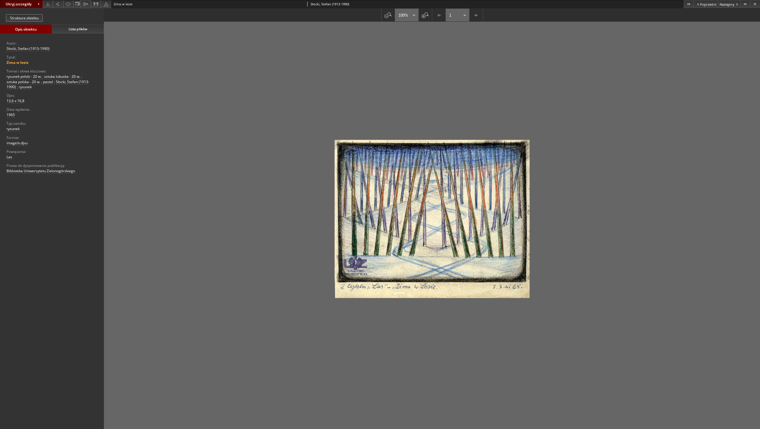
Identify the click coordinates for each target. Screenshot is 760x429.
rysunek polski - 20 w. (24, 76)
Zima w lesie (17, 62)
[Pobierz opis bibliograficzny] (85, 4)
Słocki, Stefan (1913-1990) (28, 48)
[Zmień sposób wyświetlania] (76, 4)
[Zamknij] (755, 4)
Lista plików (78, 29)
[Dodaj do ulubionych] (68, 4)
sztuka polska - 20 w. (23, 81)
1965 (11, 114)
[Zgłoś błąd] (106, 4)
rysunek (25, 86)
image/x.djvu (17, 142)
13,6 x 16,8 (15, 100)
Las (9, 156)
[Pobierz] (48, 4)
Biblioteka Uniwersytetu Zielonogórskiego (41, 170)
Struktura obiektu (24, 17)
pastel (48, 81)
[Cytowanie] (96, 4)
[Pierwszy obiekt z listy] (689, 4)
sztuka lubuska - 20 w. (62, 76)
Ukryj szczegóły (18, 4)
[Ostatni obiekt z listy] (745, 4)
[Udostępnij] (58, 4)
